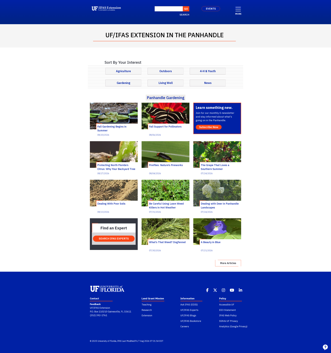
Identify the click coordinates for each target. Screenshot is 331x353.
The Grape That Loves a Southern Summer (215, 167)
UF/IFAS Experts (189, 309)
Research (147, 309)
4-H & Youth (208, 71)
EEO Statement (227, 309)
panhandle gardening (165, 97)
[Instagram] (224, 289)
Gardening (123, 83)
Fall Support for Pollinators (165, 126)
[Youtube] (232, 289)
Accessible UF (226, 304)
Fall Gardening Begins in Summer (111, 128)
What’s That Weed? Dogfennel (167, 242)
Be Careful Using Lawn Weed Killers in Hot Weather (166, 205)
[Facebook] (207, 289)
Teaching (147, 304)
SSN (221, 320)
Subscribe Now (208, 127)
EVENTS (211, 8)
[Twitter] (215, 289)
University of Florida (107, 341)
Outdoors (165, 71)
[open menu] (238, 7)
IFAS (119, 341)
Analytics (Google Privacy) (233, 326)
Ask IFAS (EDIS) (189, 304)
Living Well (166, 83)
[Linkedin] (241, 289)
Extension (147, 315)
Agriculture (123, 71)
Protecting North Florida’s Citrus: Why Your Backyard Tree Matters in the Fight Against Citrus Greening (116, 167)
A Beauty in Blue (210, 242)
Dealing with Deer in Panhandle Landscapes (220, 205)
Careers (184, 326)
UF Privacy (232, 320)
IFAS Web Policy (227, 315)
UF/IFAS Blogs (188, 315)
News (208, 83)
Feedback (95, 304)
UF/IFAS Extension (100, 307)
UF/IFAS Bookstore (190, 320)
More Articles (228, 263)
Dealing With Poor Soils (111, 203)
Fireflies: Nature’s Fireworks (166, 165)
